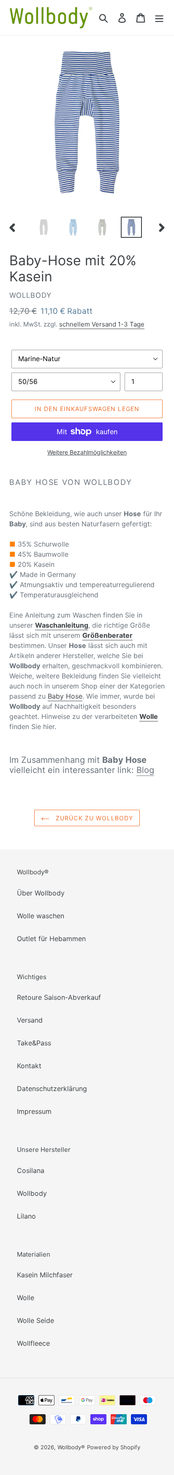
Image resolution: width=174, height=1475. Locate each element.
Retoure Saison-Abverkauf (59, 997)
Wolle (25, 1297)
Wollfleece (33, 1343)
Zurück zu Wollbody (93, 818)
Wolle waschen (40, 916)
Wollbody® (71, 1447)
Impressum (34, 1111)
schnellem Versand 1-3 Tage (101, 324)
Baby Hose (65, 696)
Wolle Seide (35, 1320)
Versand (30, 1020)
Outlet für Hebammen (51, 938)
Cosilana (30, 1170)
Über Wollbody (41, 893)
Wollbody (32, 1193)
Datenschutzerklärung (52, 1088)
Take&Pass (34, 1043)
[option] (44, 227)
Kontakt (29, 1065)
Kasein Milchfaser (45, 1275)
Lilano (26, 1216)
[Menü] (159, 17)
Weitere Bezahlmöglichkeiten (87, 452)
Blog (145, 770)
